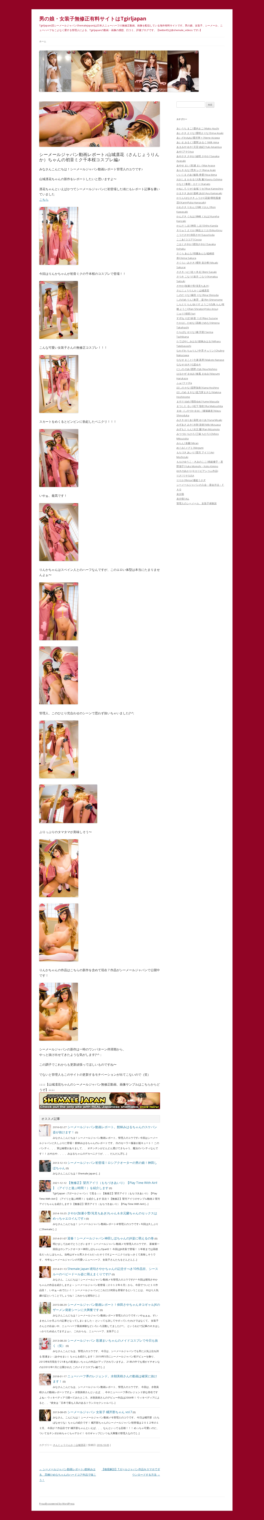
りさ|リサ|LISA (185, 475)
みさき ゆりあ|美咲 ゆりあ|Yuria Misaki (199, 420)
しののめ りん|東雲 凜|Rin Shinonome (199, 299)
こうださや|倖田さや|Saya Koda (195, 235)
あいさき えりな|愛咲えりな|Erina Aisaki (199, 133)
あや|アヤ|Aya (185, 151)
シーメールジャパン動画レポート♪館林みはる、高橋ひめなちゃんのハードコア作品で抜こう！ (67, 1474)
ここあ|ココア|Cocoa (189, 239)
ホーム (42, 41)
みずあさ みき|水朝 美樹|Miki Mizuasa (198, 424)
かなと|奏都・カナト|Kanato (193, 184)
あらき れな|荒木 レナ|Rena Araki (196, 170)
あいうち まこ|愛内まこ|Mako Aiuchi (197, 128)
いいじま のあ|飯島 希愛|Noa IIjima (196, 174)
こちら (44, 199)
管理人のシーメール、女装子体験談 (196, 503)
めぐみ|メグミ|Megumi (190, 448)
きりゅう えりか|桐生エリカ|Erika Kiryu (199, 230)
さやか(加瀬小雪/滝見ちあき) (192, 286)
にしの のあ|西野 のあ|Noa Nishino (196, 369)
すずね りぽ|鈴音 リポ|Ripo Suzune (197, 318)
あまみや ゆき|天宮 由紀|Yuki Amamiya (199, 147)
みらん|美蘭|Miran (187, 443)
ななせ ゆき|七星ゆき (188, 364)
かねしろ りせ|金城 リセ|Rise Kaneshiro (199, 188)
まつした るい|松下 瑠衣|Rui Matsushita (199, 406)
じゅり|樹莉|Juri (185, 313)
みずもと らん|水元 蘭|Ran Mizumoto (198, 429)
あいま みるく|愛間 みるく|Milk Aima (197, 142)
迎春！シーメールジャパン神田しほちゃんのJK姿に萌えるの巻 (110, 1238)
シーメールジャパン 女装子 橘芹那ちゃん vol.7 (99, 1412)
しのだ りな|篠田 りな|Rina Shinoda (197, 295)
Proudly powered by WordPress (56, 1503)
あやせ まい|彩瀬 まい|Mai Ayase (195, 165)
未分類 (180, 494)
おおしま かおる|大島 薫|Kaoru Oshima (199, 179)
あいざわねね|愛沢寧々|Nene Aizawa (198, 137)
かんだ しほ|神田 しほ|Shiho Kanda (197, 225)
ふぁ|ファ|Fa (184, 383)
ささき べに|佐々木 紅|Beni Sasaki (196, 272)
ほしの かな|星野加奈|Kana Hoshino (197, 387)
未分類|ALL (182, 498)
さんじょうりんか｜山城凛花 (69, 1445)
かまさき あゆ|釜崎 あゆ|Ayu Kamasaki (199, 193)
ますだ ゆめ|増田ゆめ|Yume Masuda (197, 401)
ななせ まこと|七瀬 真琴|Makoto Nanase (200, 360)
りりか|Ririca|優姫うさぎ (191, 480)
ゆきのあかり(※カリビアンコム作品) (197, 471)
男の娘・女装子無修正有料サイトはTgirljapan (92, 18)
